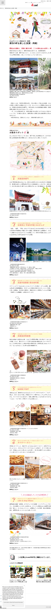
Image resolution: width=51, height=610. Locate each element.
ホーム (2, 8)
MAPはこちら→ (13, 97)
